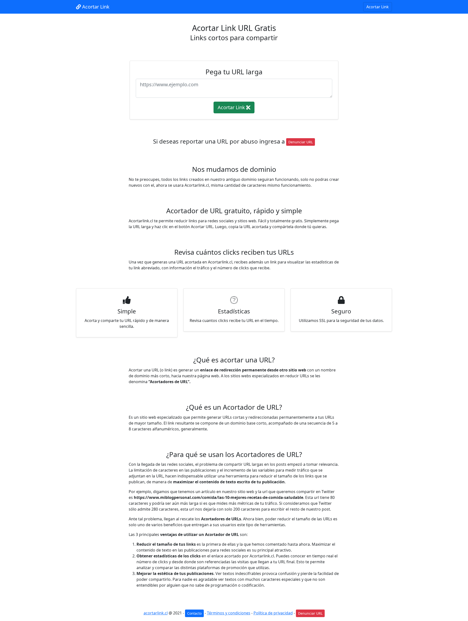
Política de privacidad (273, 613)
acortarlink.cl (156, 613)
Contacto (194, 613)
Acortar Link (95, 6)
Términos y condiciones (228, 613)
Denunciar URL (300, 142)
